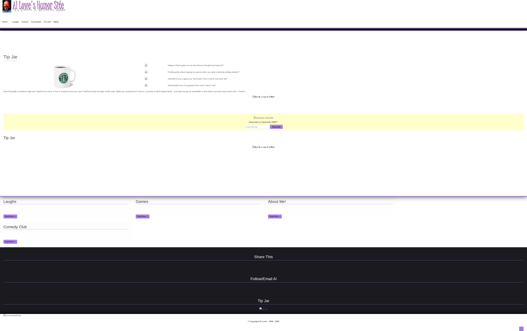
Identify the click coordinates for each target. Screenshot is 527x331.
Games (142, 201)
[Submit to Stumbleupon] (258, 268)
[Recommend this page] (278, 268)
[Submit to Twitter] (268, 268)
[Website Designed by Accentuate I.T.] (12, 315)
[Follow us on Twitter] (258, 290)
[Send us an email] (268, 290)
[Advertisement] (263, 40)
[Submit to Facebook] (249, 268)
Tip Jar (10, 56)
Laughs (9, 201)
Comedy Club (15, 227)
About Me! (277, 201)
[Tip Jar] (263, 309)
